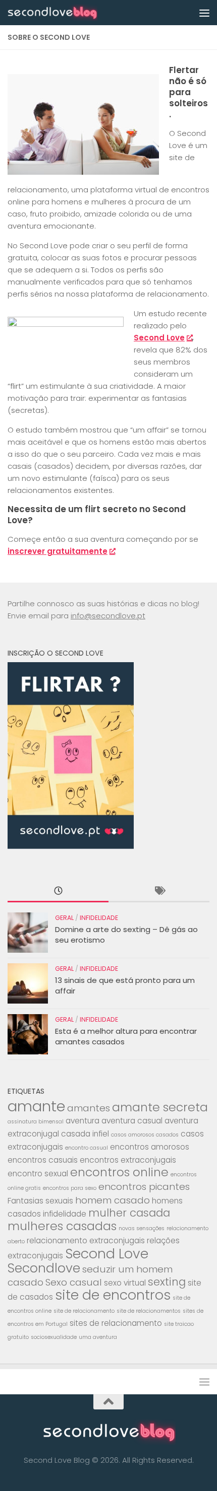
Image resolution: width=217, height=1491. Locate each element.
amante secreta (160, 1107)
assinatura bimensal (36, 1121)
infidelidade (64, 1214)
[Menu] (204, 12)
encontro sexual (38, 1173)
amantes (88, 1108)
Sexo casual (73, 1282)
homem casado (112, 1200)
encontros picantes (144, 1186)
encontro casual (86, 1148)
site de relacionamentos (149, 1311)
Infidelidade (99, 917)
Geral (64, 917)
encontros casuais (43, 1160)
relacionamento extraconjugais (86, 1240)
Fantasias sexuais (40, 1200)
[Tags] (158, 891)
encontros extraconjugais (128, 1160)
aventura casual (131, 1120)
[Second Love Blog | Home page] (67, 12)
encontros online (119, 1172)
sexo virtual (125, 1282)
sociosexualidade (54, 1337)
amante (36, 1106)
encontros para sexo (69, 1188)
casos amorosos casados (145, 1135)
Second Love (159, 337)
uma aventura (98, 1337)
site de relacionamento (84, 1311)
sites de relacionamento (116, 1323)
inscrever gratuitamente (57, 551)
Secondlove (44, 1268)
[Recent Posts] (58, 891)
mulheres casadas (62, 1226)
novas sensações (142, 1228)
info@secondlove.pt (108, 615)
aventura (82, 1120)
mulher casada (129, 1212)
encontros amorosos (149, 1147)
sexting (167, 1281)
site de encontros (113, 1295)
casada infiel (85, 1133)
